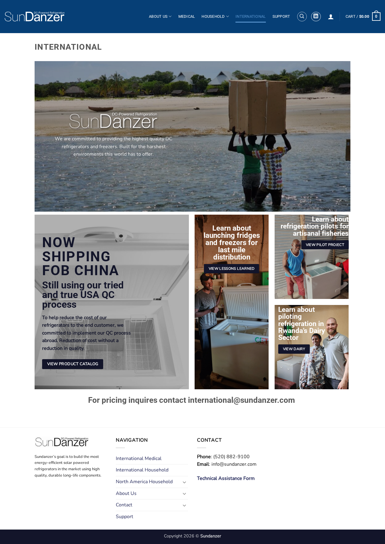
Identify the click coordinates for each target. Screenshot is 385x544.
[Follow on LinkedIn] (316, 17)
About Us (158, 16)
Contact (124, 505)
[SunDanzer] (35, 16)
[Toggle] (184, 482)
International (251, 16)
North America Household (144, 481)
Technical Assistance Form (226, 478)
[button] (331, 16)
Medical (186, 16)
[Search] (302, 16)
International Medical (139, 458)
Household (213, 16)
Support (281, 16)
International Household (142, 470)
